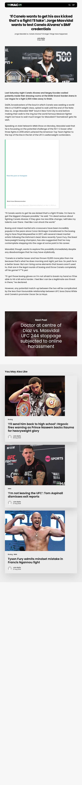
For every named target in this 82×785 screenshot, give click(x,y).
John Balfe (41, 38)
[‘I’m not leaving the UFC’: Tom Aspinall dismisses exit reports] (41, 476)
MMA (9, 489)
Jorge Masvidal (23, 205)
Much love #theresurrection (16, 201)
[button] (73, 5)
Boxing (10, 419)
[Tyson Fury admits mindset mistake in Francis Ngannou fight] (41, 542)
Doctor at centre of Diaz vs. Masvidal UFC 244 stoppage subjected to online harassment (41, 333)
